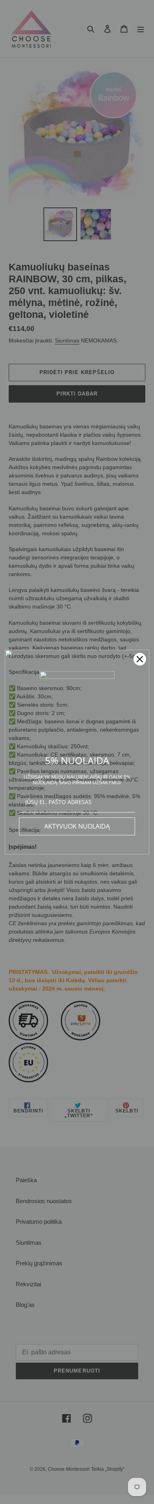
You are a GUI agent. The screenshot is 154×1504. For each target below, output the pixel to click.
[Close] (139, 659)
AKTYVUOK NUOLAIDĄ (77, 826)
